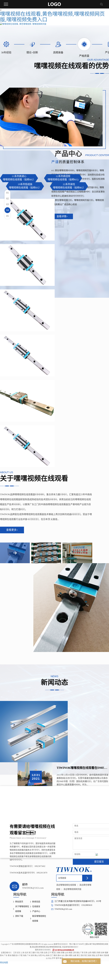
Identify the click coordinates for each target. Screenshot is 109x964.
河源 (105, 955)
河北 (38, 953)
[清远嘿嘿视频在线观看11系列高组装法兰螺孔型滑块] (27, 265)
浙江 (30, 953)
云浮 (97, 955)
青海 (9, 955)
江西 (74, 953)
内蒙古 (94, 953)
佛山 (36, 955)
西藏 (13, 955)
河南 (41, 953)
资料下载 (19, 916)
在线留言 (36, 906)
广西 (81, 953)
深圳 (32, 955)
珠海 (47, 955)
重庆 (34, 953)
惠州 (59, 955)
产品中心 (36, 911)
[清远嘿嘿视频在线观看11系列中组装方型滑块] (27, 355)
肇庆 (55, 955)
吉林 (102, 953)
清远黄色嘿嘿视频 (39, 947)
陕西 (98, 953)
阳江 (86, 955)
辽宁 (49, 953)
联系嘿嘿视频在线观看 (39, 918)
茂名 (82, 955)
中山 (44, 955)
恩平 (57, 958)
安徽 (62, 953)
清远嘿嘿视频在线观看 (66, 885)
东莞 (40, 955)
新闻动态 (36, 902)
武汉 (18, 953)
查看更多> (12, 530)
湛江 (78, 955)
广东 (5, 955)
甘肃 (85, 953)
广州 (28, 955)
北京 (26, 953)
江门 (51, 955)
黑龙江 (54, 953)
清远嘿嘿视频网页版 (72, 889)
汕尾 (74, 955)
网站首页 (19, 902)
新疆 (70, 953)
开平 (53, 958)
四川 (17, 955)
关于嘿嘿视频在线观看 (22, 908)
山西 (89, 953)
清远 (93, 955)
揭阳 (70, 955)
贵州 (1, 955)
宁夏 (21, 955)
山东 (66, 953)
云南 (45, 953)
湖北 (78, 953)
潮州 (67, 955)
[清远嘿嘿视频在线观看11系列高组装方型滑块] (27, 310)
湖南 (58, 953)
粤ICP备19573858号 (76, 944)
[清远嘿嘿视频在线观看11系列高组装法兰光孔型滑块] (27, 220)
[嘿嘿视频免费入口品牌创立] (34, 731)
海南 (24, 955)
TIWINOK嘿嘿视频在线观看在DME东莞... (83, 767)
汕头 (63, 955)
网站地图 (4, 962)
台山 (50, 958)
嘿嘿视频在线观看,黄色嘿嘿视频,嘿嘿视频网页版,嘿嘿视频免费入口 (52, 17)
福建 (106, 953)
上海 (22, 953)
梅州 (101, 955)
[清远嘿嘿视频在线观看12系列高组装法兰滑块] (27, 401)
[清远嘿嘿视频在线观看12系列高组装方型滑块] (27, 446)
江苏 (15, 953)
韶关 (90, 955)
